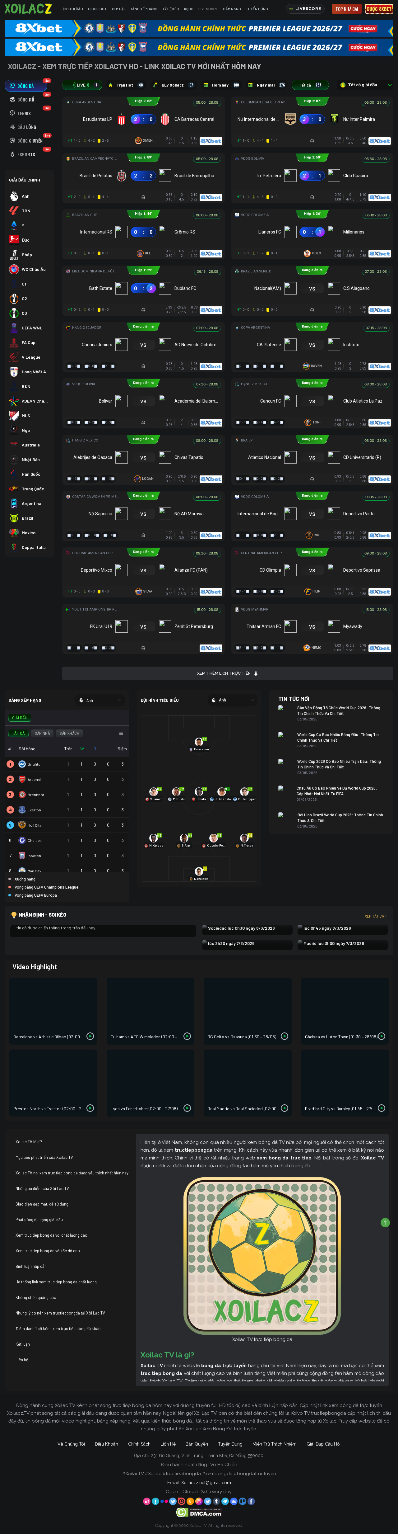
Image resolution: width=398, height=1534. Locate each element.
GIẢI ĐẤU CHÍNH (24, 179)
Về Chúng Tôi (71, 1444)
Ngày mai (271, 85)
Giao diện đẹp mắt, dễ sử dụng (42, 1203)
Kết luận (23, 1344)
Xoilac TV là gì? (29, 1141)
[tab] (26, 86)
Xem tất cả (374, 916)
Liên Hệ (168, 1444)
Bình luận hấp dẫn (31, 1266)
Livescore (208, 9)
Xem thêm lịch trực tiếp (223, 673)
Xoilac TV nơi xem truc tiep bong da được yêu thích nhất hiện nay (72, 1172)
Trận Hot (130, 85)
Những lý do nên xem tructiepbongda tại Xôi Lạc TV (60, 1312)
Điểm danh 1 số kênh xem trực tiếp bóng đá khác (58, 1328)
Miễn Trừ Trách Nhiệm (274, 1444)
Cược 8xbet (379, 8)
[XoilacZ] (29, 8)
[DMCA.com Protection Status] (199, 1511)
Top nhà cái (347, 8)
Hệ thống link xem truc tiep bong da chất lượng (56, 1281)
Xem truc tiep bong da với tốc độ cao (48, 1250)
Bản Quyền (197, 1444)
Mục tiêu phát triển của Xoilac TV (44, 1157)
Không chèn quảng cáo (36, 1297)
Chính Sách (139, 1444)
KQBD (188, 9)
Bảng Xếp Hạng (143, 9)
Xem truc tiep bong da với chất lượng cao (51, 1235)
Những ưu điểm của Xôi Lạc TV (42, 1188)
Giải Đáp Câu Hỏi (323, 1444)
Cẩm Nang (232, 9)
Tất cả (310, 85)
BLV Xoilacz (177, 85)
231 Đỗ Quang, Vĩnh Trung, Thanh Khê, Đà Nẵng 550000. (207, 1455)
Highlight (97, 9)
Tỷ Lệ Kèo (170, 9)
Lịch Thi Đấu (72, 9)
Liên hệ (22, 1359)
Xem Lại (118, 9)
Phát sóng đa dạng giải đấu (39, 1219)
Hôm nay (225, 85)
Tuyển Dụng (257, 9)
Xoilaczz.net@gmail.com (206, 1482)
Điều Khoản (106, 1444)
